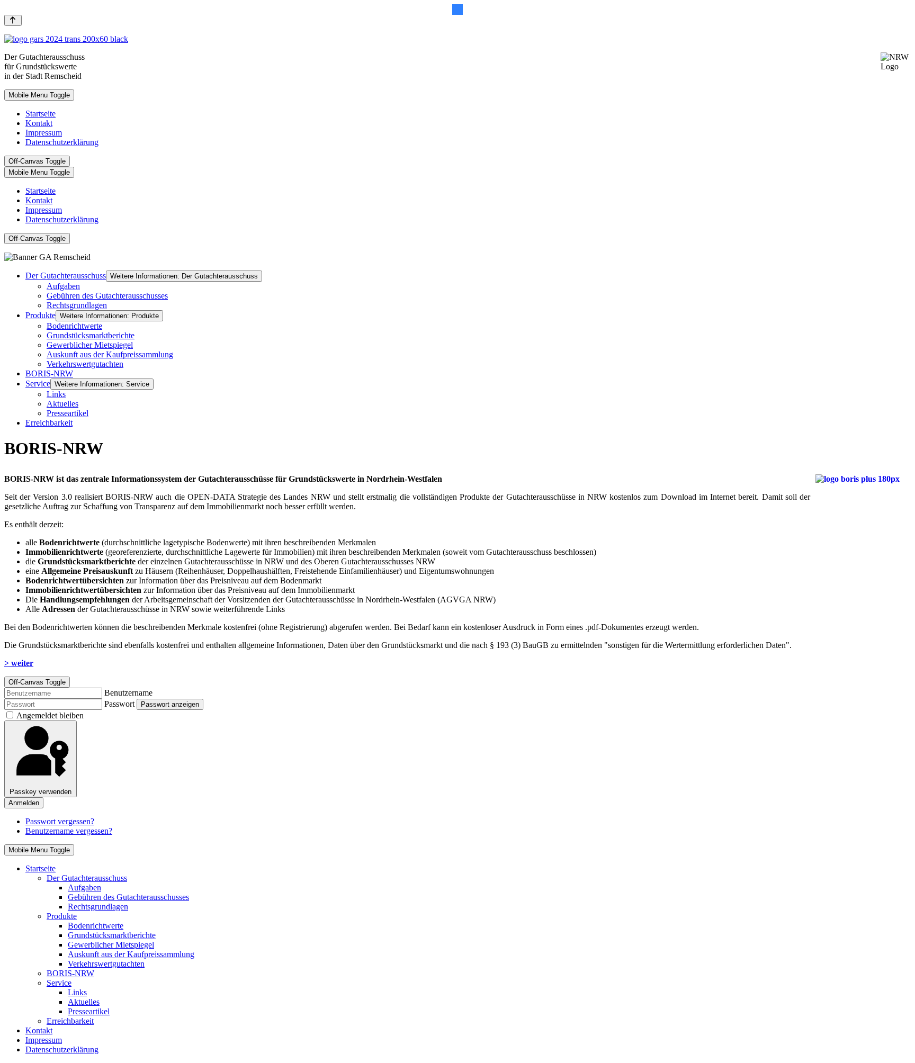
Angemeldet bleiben (50, 715)
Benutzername (128, 692)
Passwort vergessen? (59, 821)
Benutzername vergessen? (68, 830)
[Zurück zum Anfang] (13, 20)
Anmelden (23, 803)
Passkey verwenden (40, 792)
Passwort (119, 703)
